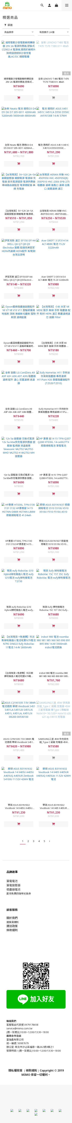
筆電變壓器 (13, 885)
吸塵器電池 (13, 889)
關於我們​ (12, 918)
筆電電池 (12, 881)
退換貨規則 (12, 922)
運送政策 (12, 926)
